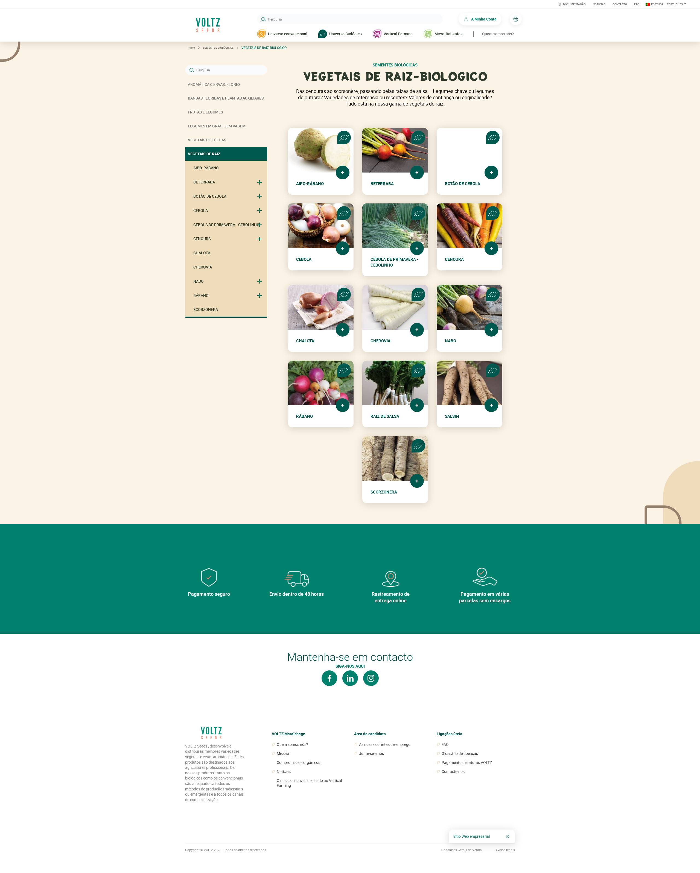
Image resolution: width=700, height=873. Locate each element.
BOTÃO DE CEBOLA (209, 196)
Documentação (574, 4)
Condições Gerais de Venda (461, 850)
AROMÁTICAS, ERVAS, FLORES (214, 84)
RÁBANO (201, 295)
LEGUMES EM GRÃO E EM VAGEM (217, 126)
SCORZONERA (205, 309)
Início (191, 47)
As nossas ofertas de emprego (384, 744)
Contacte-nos (453, 771)
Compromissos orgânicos (298, 762)
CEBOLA (200, 210)
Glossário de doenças (460, 753)
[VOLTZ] (211, 735)
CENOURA (202, 238)
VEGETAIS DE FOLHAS (207, 139)
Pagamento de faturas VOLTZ (467, 762)
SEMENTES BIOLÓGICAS (218, 47)
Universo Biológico (345, 33)
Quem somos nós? (498, 33)
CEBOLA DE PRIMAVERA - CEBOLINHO (226, 224)
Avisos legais (505, 850)
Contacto (619, 4)
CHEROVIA (202, 267)
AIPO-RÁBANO (206, 167)
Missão (283, 753)
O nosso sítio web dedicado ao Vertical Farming (309, 783)
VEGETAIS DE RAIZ (204, 153)
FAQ (636, 4)
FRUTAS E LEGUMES (205, 112)
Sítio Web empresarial (471, 836)
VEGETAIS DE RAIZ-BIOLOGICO (264, 47)
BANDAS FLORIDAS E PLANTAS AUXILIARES (226, 98)
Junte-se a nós (371, 753)
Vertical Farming (398, 33)
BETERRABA (204, 182)
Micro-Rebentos (448, 33)
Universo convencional (287, 33)
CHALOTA (201, 252)
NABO (198, 281)
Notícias (599, 4)
